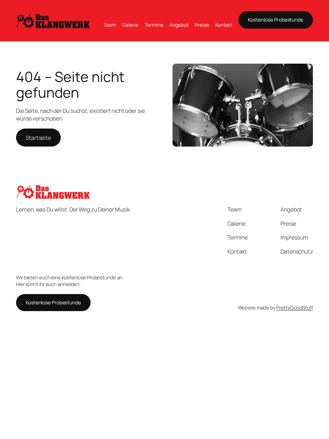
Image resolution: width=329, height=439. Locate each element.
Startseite (38, 137)
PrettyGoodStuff (294, 307)
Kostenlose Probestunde (275, 19)
